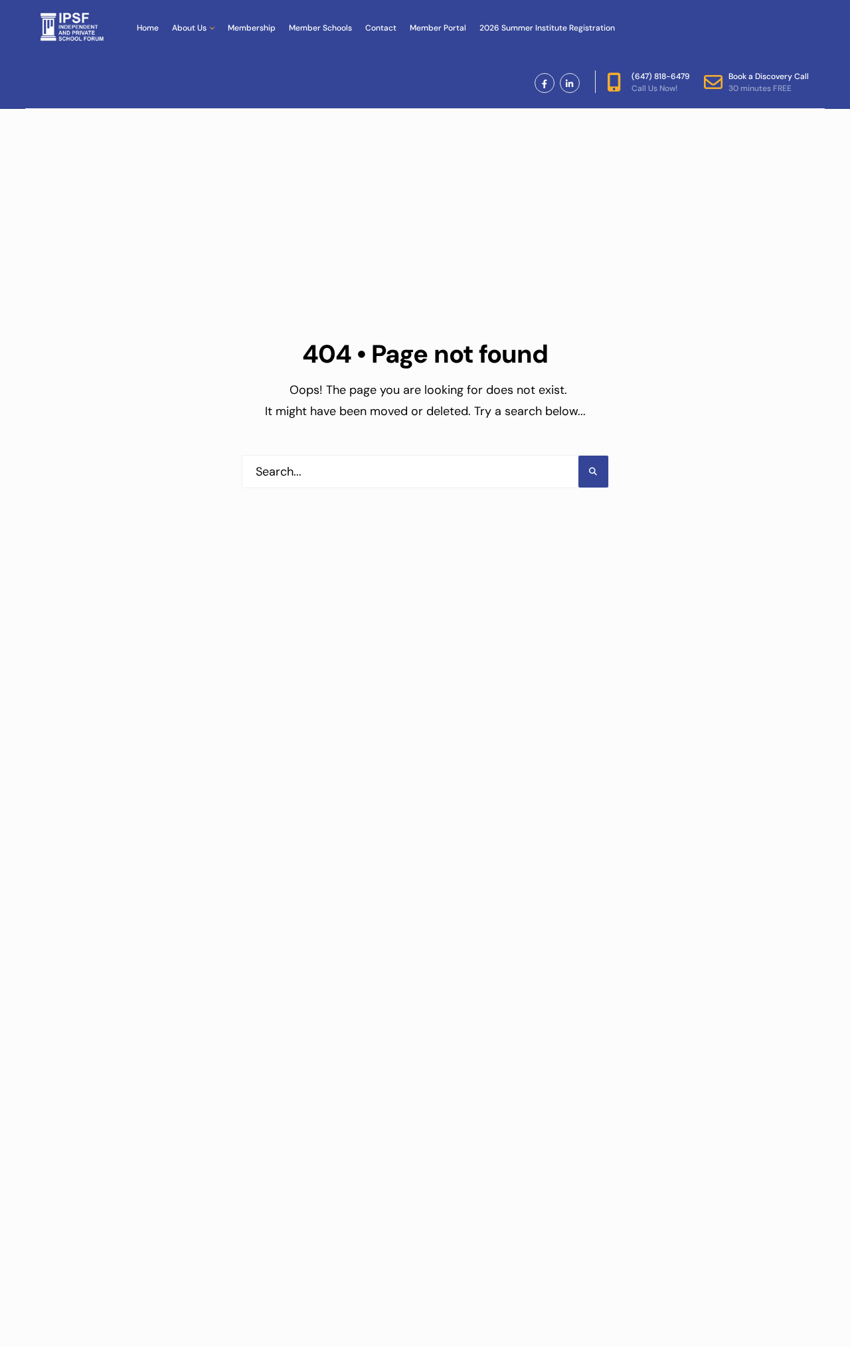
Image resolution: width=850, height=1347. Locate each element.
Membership (252, 28)
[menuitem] (193, 28)
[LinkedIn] (570, 83)
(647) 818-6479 (661, 82)
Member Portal (438, 28)
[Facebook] (544, 83)
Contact (380, 28)
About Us (189, 28)
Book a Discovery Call (768, 82)
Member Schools (320, 28)
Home (148, 28)
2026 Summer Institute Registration (547, 28)
